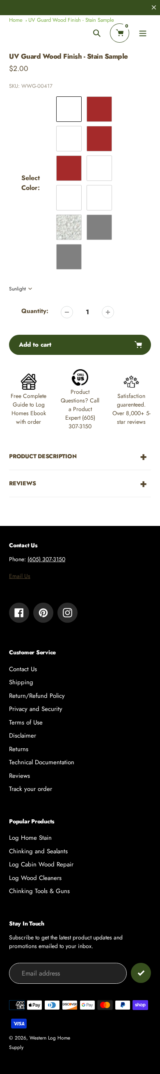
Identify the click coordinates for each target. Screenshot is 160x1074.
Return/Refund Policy (37, 695)
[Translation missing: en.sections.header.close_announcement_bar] (154, 7)
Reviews (19, 775)
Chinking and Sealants (38, 851)
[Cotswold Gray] (69, 257)
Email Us (19, 576)
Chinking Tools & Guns (39, 891)
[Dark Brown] (69, 168)
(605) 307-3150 (46, 559)
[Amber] (69, 138)
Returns (18, 749)
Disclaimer (22, 735)
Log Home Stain (30, 837)
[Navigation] (142, 33)
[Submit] (141, 973)
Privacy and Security (35, 708)
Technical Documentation (41, 762)
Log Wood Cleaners (35, 877)
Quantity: (34, 310)
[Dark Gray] (99, 227)
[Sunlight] (69, 109)
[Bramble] (69, 197)
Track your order (30, 788)
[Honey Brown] (99, 109)
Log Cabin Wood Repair (41, 864)
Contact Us (23, 669)
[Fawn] (99, 168)
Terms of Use (26, 722)
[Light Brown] (99, 138)
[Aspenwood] (99, 197)
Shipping (21, 682)
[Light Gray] (69, 227)
